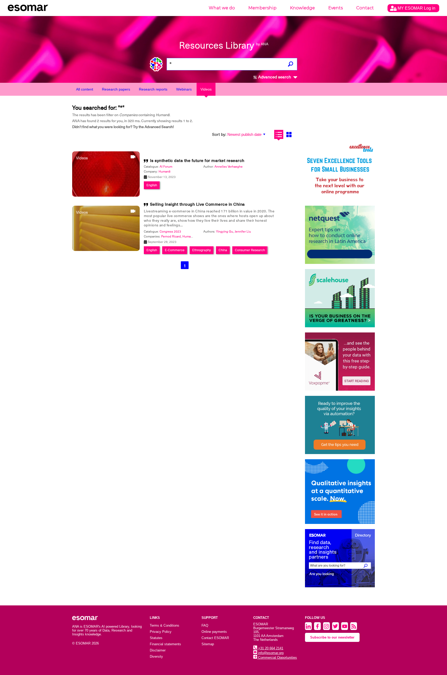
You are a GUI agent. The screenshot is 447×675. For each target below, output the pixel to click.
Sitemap (208, 644)
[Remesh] (340, 491)
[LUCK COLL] (340, 298)
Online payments (214, 632)
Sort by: (219, 134)
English (151, 185)
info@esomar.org (270, 653)
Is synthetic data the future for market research (197, 160)
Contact (365, 7)
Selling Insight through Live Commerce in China (197, 204)
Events (335, 7)
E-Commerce (174, 250)
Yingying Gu (224, 231)
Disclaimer (158, 650)
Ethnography (201, 250)
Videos (206, 89)
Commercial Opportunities (277, 657)
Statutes (156, 638)
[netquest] (340, 235)
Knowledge (302, 7)
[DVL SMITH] (340, 171)
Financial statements (165, 644)
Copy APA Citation (223, 285)
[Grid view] (288, 134)
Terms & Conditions (164, 625)
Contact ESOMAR (215, 638)
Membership (262, 7)
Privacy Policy (161, 632)
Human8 (164, 171)
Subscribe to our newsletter (332, 637)
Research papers (116, 89)
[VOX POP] (340, 361)
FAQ (205, 625)
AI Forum (166, 167)
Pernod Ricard (171, 236)
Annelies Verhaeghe (228, 167)
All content (84, 89)
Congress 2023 (170, 231)
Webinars (184, 89)
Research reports (153, 89)
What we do (222, 7)
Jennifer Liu (243, 231)
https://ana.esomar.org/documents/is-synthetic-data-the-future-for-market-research (183, 273)
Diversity (156, 656)
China (223, 250)
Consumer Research (250, 250)
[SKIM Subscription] (340, 425)
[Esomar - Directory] (340, 558)
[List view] (278, 134)
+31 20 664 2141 (270, 648)
